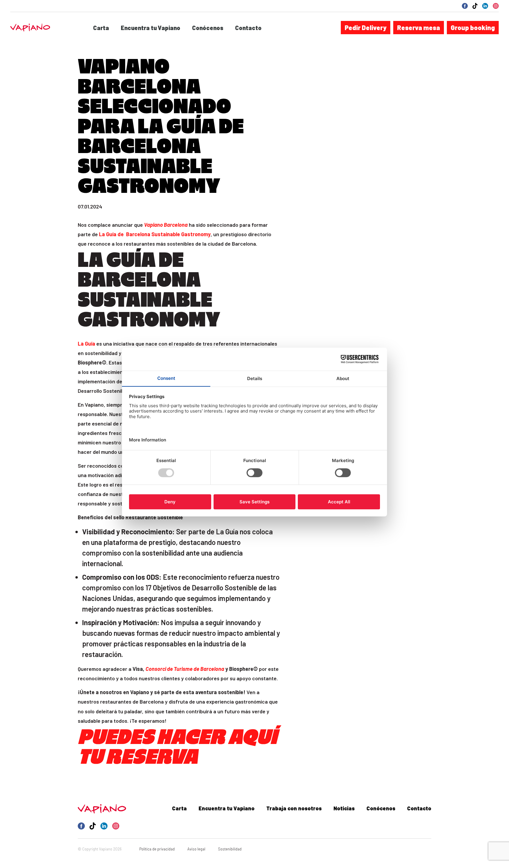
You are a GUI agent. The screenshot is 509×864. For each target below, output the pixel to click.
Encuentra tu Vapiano (150, 27)
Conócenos (207, 27)
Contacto (248, 27)
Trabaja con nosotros (294, 808)
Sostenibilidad (230, 849)
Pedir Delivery (365, 27)
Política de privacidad (157, 849)
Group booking (473, 27)
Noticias (344, 808)
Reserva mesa (418, 27)
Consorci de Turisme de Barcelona (185, 669)
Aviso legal (196, 849)
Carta (101, 27)
